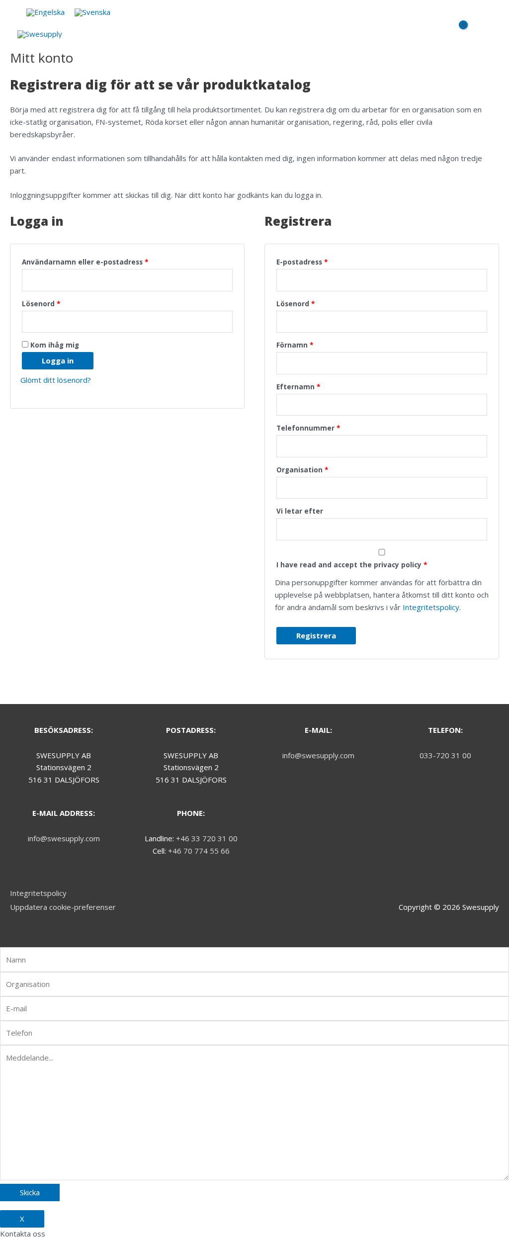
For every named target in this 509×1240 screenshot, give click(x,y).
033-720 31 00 (445, 755)
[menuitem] (45, 12)
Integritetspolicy (431, 607)
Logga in (58, 360)
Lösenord (41, 303)
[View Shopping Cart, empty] (459, 36)
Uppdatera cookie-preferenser (63, 907)
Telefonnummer (308, 428)
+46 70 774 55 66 (199, 851)
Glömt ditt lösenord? (55, 380)
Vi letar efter (299, 511)
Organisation (302, 469)
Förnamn (294, 345)
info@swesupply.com (64, 838)
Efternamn (298, 386)
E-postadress (302, 262)
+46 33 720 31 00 (207, 838)
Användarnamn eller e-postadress (85, 262)
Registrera (316, 635)
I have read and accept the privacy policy (351, 564)
